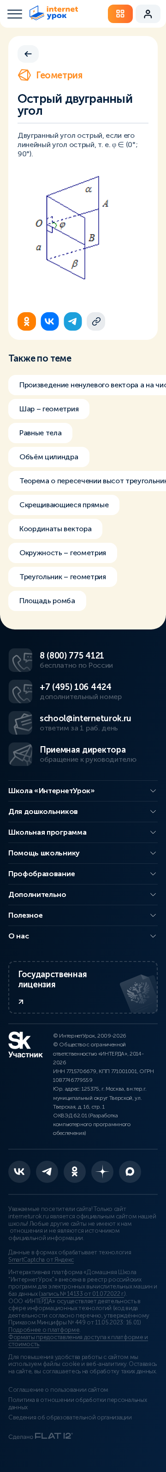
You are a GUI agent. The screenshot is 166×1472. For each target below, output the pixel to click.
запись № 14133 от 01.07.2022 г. (82, 1294)
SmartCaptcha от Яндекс (41, 1260)
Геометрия (59, 75)
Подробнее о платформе (43, 1330)
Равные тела (40, 433)
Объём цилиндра (48, 457)
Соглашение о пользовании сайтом (58, 1390)
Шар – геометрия (48, 409)
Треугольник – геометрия (62, 577)
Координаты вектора (55, 529)
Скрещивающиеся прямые (63, 505)
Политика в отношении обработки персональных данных (77, 1404)
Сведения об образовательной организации (70, 1417)
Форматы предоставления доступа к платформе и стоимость (78, 1341)
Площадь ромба (47, 601)
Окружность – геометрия (62, 553)
